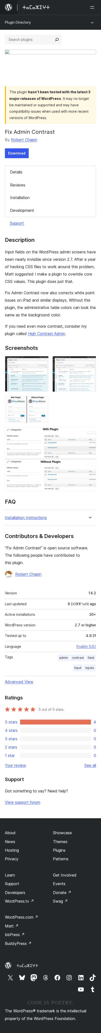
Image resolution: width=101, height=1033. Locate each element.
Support (17, 223)
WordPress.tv (19, 901)
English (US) (86, 646)
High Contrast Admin (46, 333)
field (91, 658)
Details (16, 172)
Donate (62, 892)
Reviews (17, 185)
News (10, 841)
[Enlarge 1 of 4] (41, 362)
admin (63, 658)
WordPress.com (21, 917)
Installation (20, 197)
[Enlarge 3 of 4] (41, 402)
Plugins (59, 850)
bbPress (15, 934)
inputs (89, 668)
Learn (10, 875)
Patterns (60, 858)
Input (77, 668)
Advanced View (19, 681)
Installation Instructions (26, 517)
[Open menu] (93, 7)
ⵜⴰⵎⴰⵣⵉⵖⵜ (27, 965)
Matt (12, 926)
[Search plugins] (57, 40)
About (10, 832)
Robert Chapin (24, 139)
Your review (15, 765)
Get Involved (64, 875)
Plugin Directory (18, 22)
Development (22, 210)
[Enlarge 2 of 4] (89, 362)
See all (90, 765)
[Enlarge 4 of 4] (89, 433)
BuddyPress (18, 943)
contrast (78, 658)
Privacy (11, 858)
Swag (60, 901)
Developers (15, 892)
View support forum (22, 802)
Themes (60, 841)
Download (16, 153)
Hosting (12, 850)
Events (59, 883)
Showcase (62, 832)
